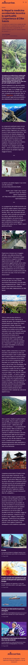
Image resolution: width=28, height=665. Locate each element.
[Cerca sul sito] (23, 2)
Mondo (4, 7)
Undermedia (16, 658)
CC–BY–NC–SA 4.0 (8, 658)
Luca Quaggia (6, 34)
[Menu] (26, 2)
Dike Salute (9, 95)
